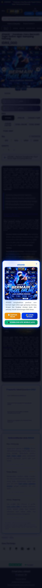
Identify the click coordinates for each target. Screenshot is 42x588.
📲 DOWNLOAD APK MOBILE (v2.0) (21, 322)
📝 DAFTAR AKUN (12, 316)
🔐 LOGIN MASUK (29, 316)
